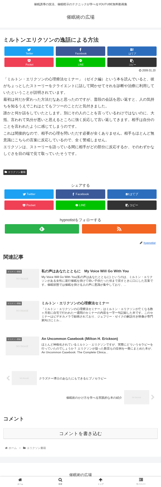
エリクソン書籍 (17, 172)
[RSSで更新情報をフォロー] (119, 229)
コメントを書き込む (80, 433)
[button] (148, 389)
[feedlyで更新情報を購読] (42, 229)
